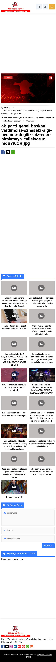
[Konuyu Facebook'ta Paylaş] (3, 152)
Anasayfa (8, 107)
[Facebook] (3, 646)
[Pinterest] (23, 646)
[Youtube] (19, 646)
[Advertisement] (28, 44)
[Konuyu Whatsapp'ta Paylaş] (13, 152)
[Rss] (31, 646)
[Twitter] (7, 646)
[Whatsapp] (27, 646)
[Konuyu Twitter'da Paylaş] (8, 152)
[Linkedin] (15, 646)
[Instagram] (11, 646)
